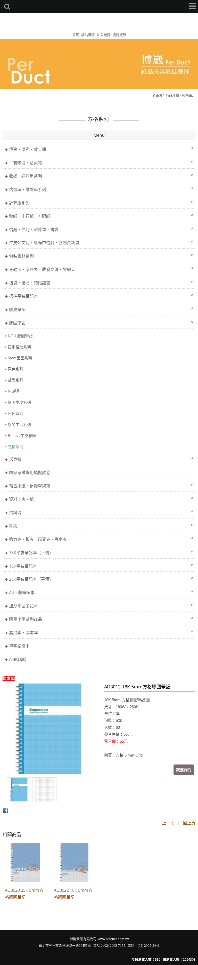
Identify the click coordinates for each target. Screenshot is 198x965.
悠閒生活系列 (19, 424)
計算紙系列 (19, 203)
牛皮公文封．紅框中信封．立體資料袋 (44, 242)
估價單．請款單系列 (27, 189)
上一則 (168, 823)
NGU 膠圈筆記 (20, 335)
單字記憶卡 (19, 646)
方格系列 (15, 446)
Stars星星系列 (20, 357)
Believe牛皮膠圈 (22, 435)
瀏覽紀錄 (119, 34)
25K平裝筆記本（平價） (31, 579)
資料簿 (15, 512)
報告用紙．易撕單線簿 (29, 486)
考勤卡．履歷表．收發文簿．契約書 (42, 269)
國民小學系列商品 (25, 619)
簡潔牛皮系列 (19, 402)
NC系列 (14, 391)
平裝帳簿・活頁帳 (25, 163)
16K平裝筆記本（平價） (31, 553)
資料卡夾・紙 (21, 499)
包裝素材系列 (21, 256)
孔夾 (13, 526)
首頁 (159, 95)
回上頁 (189, 823)
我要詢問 (184, 769)
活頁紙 (15, 459)
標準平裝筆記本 (23, 296)
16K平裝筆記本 (23, 566)
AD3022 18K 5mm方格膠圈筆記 (73, 893)
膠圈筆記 (188, 95)
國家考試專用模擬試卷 (29, 472)
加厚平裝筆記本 (23, 606)
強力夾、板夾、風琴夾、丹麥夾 (38, 539)
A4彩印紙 (17, 659)
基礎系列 (15, 380)
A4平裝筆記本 (22, 592)
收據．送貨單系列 (25, 176)
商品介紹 (172, 95)
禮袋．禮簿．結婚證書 (29, 283)
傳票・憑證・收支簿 (27, 149)
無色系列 (15, 413)
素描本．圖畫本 (23, 632)
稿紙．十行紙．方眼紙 (29, 216)
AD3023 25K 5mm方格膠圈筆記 (24, 893)
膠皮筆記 (17, 309)
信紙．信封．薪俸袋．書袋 (34, 229)
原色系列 (15, 368)
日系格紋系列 (19, 346)
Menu (99, 135)
